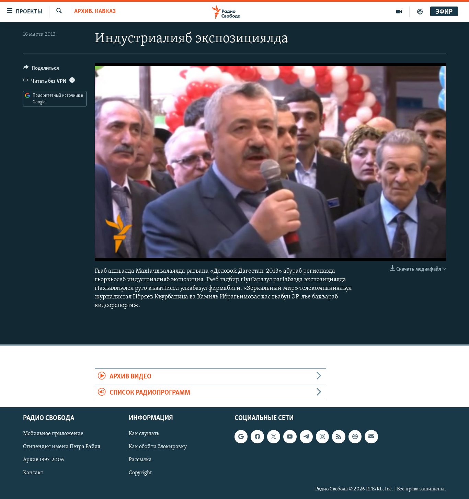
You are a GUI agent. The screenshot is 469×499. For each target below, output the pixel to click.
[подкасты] (420, 12)
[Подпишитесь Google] (241, 436)
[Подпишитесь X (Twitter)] (273, 436)
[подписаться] (371, 436)
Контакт (33, 473)
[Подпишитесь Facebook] (257, 436)
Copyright (140, 473)
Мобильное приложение (53, 434)
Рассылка (140, 460)
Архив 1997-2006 (43, 460)
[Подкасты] (355, 436)
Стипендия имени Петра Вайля (61, 447)
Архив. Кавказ (95, 12)
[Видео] (399, 12)
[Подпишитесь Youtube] (289, 436)
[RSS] (338, 436)
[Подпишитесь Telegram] (306, 436)
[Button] (41, 69)
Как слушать (144, 434)
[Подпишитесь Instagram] (322, 436)
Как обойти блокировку (158, 447)
